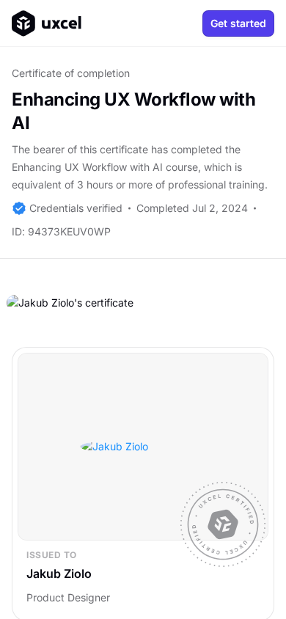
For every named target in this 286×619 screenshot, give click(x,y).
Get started (238, 23)
